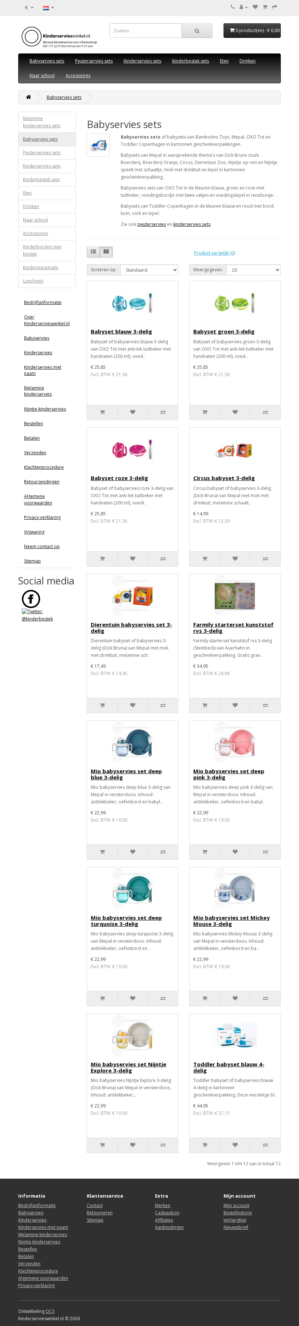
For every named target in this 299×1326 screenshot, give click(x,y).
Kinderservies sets (142, 61)
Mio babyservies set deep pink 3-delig (228, 774)
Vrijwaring (34, 532)
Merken (162, 1205)
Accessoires (78, 75)
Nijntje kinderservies (45, 409)
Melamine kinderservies (38, 391)
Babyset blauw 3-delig (121, 331)
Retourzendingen (41, 482)
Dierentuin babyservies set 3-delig (131, 627)
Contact (95, 1205)
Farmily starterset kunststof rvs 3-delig (233, 627)
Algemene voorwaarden (38, 499)
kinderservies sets (191, 224)
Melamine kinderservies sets (41, 122)
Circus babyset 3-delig (224, 478)
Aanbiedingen (169, 1227)
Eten (224, 61)
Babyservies (36, 338)
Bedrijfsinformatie (43, 302)
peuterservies (151, 224)
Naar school (42, 75)
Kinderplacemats (40, 267)
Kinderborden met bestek (42, 250)
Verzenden (35, 453)
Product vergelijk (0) (214, 253)
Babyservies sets (47, 61)
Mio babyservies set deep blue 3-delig (126, 774)
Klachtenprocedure (44, 467)
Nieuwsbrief (236, 1227)
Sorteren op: (104, 270)
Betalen (32, 438)
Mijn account (236, 1205)
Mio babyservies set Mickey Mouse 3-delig (231, 920)
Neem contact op (42, 546)
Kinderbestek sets (190, 61)
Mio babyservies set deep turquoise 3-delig (126, 920)
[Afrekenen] (274, 7)
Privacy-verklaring (42, 517)
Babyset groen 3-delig (224, 331)
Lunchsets (33, 281)
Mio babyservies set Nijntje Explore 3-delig (128, 1067)
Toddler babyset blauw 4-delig (228, 1067)
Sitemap (32, 561)
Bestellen (33, 423)
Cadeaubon (167, 1213)
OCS (50, 1311)
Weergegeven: (208, 270)
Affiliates (164, 1220)
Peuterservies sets (94, 61)
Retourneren (100, 1213)
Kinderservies (38, 353)
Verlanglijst (235, 1220)
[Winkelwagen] (265, 7)
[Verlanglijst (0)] (255, 7)
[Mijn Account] (244, 7)
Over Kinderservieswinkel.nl (47, 320)
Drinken (248, 61)
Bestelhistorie (238, 1213)
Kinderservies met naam (42, 370)
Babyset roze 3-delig (119, 478)
